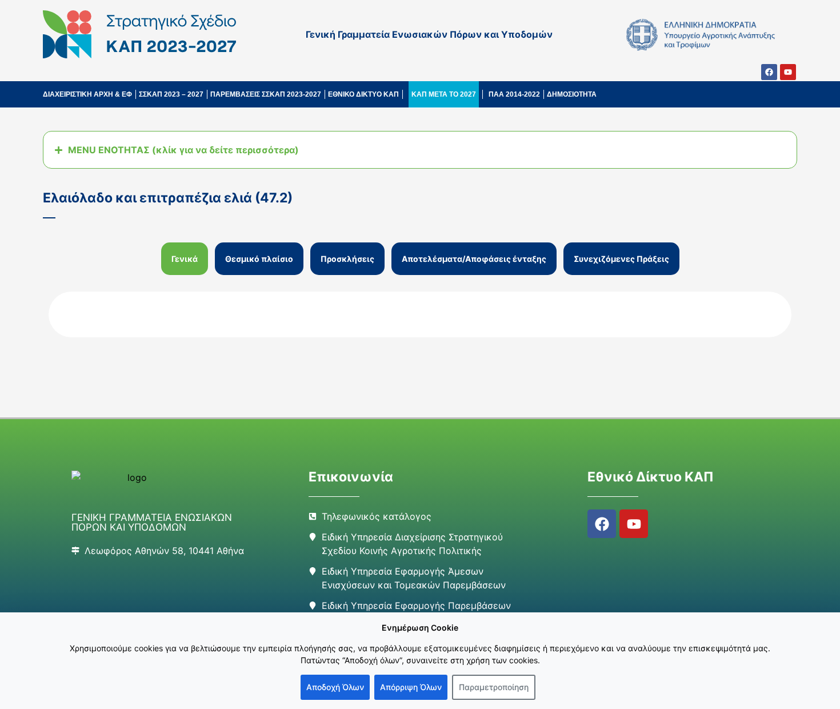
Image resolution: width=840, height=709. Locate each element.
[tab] (184, 258)
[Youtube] (788, 72)
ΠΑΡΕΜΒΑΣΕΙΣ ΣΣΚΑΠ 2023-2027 (265, 94)
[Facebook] (769, 72)
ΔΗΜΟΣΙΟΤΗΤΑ (572, 94)
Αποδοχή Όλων (335, 687)
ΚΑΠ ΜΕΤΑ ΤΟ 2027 (443, 94)
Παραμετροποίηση (494, 687)
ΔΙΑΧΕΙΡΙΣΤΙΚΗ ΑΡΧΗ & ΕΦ (87, 94)
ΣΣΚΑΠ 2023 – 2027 (171, 94)
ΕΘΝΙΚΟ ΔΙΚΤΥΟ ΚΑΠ (363, 94)
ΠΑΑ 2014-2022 (514, 94)
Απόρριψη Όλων (411, 687)
